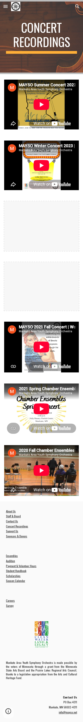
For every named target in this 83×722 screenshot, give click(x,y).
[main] (41, 37)
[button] (5, 6)
